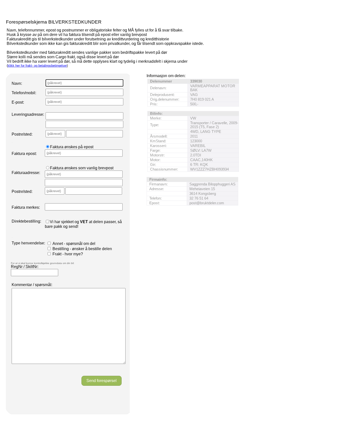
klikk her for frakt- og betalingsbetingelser (37, 65)
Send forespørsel (101, 381)
